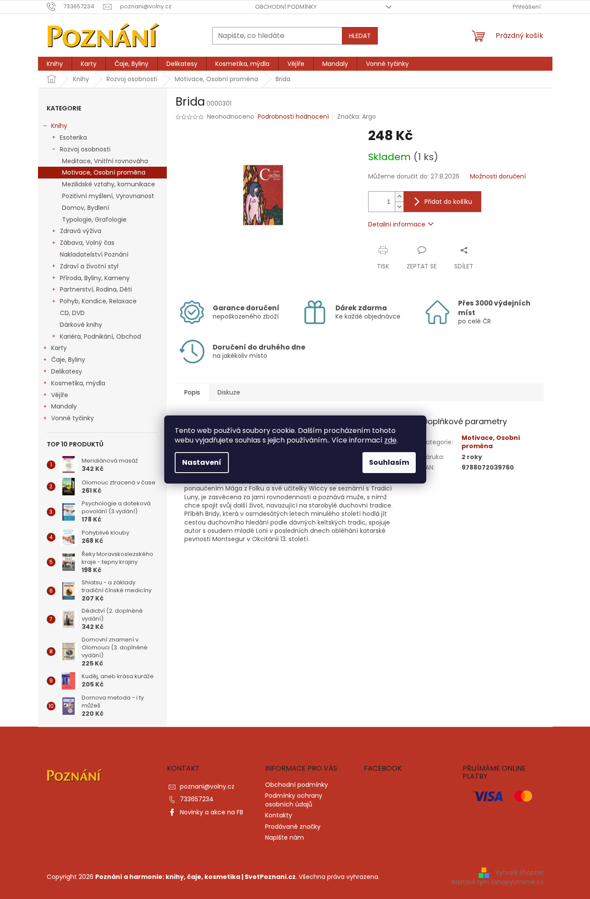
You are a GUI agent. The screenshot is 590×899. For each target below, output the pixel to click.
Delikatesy (66, 371)
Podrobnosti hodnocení (293, 117)
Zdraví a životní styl (89, 266)
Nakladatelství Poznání (94, 254)
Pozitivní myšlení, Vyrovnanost (108, 196)
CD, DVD (72, 313)
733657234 (197, 799)
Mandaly (64, 406)
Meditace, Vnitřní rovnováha (105, 161)
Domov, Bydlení (85, 207)
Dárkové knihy (81, 324)
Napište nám (284, 837)
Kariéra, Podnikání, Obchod (100, 336)
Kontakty (278, 815)
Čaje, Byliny (68, 359)
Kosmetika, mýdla (78, 383)
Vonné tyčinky (72, 418)
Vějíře (59, 395)
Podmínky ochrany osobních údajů (293, 799)
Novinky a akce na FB (211, 812)
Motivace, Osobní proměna (103, 172)
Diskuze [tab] (228, 392)
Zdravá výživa (80, 230)
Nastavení (201, 462)
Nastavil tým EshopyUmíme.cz (498, 882)
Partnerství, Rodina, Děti (96, 289)
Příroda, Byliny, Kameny (95, 278)
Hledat (360, 35)
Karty (59, 347)
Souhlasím (389, 462)
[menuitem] (55, 64)
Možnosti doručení (498, 176)
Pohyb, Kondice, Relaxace (98, 301)
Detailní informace (396, 224)
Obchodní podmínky (286, 7)
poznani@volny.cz (207, 786)
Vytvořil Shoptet (519, 872)
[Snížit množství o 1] (399, 207)
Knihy (59, 125)
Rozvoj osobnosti (85, 149)
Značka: (356, 116)
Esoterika (73, 137)
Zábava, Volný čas (87, 242)
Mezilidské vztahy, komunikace (108, 184)
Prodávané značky (293, 826)
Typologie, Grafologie (94, 219)
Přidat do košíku (448, 201)
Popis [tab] (192, 392)
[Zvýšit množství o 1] (399, 197)
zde (390, 440)
